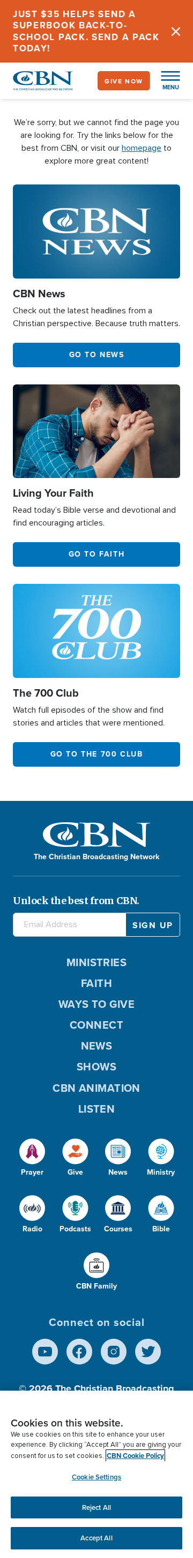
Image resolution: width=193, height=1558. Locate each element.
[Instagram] (114, 1351)
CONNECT (96, 1024)
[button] (165, 80)
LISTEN (96, 1108)
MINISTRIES (96, 962)
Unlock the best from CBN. (76, 900)
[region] (96, 1474)
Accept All (96, 1538)
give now (124, 81)
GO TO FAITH (97, 554)
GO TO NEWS (96, 354)
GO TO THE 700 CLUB (96, 754)
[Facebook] (79, 1351)
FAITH (96, 983)
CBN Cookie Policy (135, 1456)
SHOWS (96, 1066)
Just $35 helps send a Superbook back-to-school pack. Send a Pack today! (86, 31)
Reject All (96, 1507)
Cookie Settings (96, 1477)
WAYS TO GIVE (96, 1004)
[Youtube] (45, 1351)
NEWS (97, 1045)
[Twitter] (148, 1351)
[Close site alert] (176, 31)
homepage (141, 148)
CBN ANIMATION (96, 1088)
